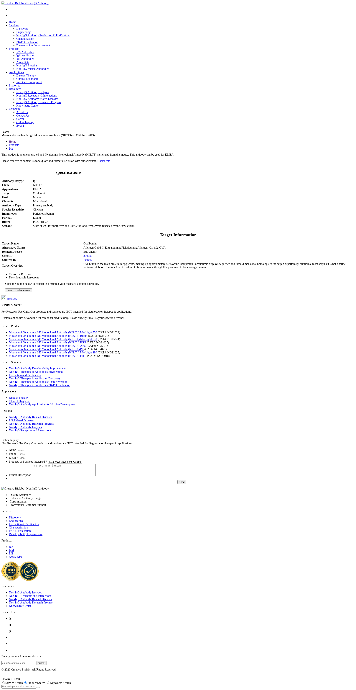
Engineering (23, 32)
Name (12, 449)
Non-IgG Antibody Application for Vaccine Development (42, 404)
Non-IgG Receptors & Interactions (36, 95)
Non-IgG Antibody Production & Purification (43, 35)
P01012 (88, 259)
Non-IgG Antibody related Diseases (37, 98)
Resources (15, 88)
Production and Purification (25, 375)
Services (14, 25)
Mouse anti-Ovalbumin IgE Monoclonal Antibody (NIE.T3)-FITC (48, 355)
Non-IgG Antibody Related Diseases (30, 417)
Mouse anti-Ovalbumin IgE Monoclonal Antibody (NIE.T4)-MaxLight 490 (53, 352)
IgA (11, 546)
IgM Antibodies (25, 55)
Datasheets (103, 160)
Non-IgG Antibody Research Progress (38, 102)
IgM (11, 550)
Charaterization (25, 38)
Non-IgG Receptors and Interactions (30, 430)
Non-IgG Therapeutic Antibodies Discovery (34, 378)
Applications (16, 72)
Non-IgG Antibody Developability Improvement (37, 368)
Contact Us (22, 115)
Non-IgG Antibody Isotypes (32, 92)
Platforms (14, 85)
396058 (87, 255)
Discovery (22, 28)
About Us (22, 112)
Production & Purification (24, 524)
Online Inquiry (25, 122)
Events (20, 125)
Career (20, 118)
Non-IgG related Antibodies (32, 68)
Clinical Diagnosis (27, 78)
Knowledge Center (27, 105)
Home (12, 22)
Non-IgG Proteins (26, 65)
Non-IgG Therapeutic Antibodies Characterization (38, 381)
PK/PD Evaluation (27, 42)
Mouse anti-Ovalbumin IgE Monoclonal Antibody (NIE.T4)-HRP (47, 342)
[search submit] (38, 687)
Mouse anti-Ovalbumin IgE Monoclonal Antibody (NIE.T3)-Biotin (48, 335)
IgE (11, 148)
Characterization (18, 527)
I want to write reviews (19, 290)
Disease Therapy (26, 75)
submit (41, 663)
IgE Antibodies (25, 58)
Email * (13, 457)
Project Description (20, 475)
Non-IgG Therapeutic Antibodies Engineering (36, 371)
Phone (12, 453)
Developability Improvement (33, 45)
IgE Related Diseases (21, 420)
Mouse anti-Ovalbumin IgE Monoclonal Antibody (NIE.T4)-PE (46, 349)
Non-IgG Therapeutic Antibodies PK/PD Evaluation (39, 385)
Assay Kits (22, 62)
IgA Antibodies (25, 52)
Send (181, 482)
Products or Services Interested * (28, 461)
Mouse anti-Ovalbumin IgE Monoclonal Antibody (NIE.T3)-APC (47, 345)
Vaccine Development (29, 82)
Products (14, 48)
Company (14, 108)
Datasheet (12, 299)
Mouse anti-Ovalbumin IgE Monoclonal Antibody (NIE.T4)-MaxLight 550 (53, 332)
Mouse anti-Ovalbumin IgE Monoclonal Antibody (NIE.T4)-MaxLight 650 (53, 339)
